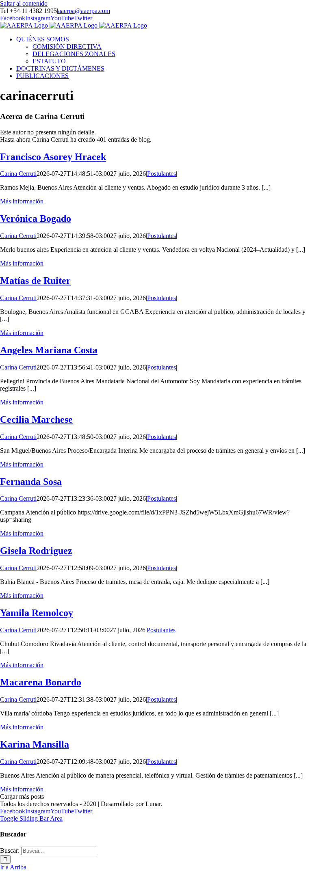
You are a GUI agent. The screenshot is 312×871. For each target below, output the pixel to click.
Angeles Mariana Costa (49, 350)
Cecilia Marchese (36, 419)
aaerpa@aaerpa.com (84, 10)
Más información (21, 201)
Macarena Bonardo (40, 682)
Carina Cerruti (18, 173)
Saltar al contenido (24, 3)
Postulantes (161, 173)
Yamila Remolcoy (36, 612)
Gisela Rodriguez (36, 550)
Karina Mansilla (34, 744)
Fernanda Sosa (31, 481)
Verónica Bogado (35, 218)
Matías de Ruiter (35, 280)
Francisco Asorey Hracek (53, 156)
